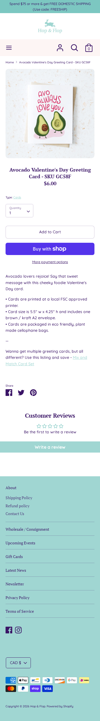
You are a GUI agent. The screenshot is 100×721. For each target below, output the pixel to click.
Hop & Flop (37, 706)
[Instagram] (18, 629)
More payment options (50, 262)
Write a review (50, 447)
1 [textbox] (10, 212)
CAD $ (15, 662)
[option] (50, 113)
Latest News (16, 570)
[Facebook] (9, 629)
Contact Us (15, 513)
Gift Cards (14, 556)
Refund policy (17, 505)
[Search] (74, 45)
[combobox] (19, 210)
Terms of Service (20, 611)
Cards (17, 197)
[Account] (60, 45)
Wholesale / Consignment (27, 529)
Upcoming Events (20, 542)
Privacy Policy (17, 597)
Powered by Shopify (60, 706)
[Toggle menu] (9, 47)
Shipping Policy (19, 497)
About (11, 487)
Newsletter (15, 584)
